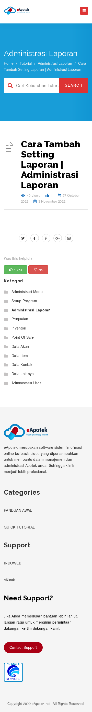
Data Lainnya (23, 373)
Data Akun (20, 346)
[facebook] (34, 238)
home (9, 63)
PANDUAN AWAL (18, 510)
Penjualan (20, 318)
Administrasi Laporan (55, 63)
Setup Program (24, 300)
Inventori (19, 328)
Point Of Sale (23, 337)
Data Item (20, 355)
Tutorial (26, 63)
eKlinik (9, 579)
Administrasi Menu (27, 291)
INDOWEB (12, 562)
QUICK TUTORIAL (19, 527)
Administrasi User (26, 382)
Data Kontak (22, 364)
